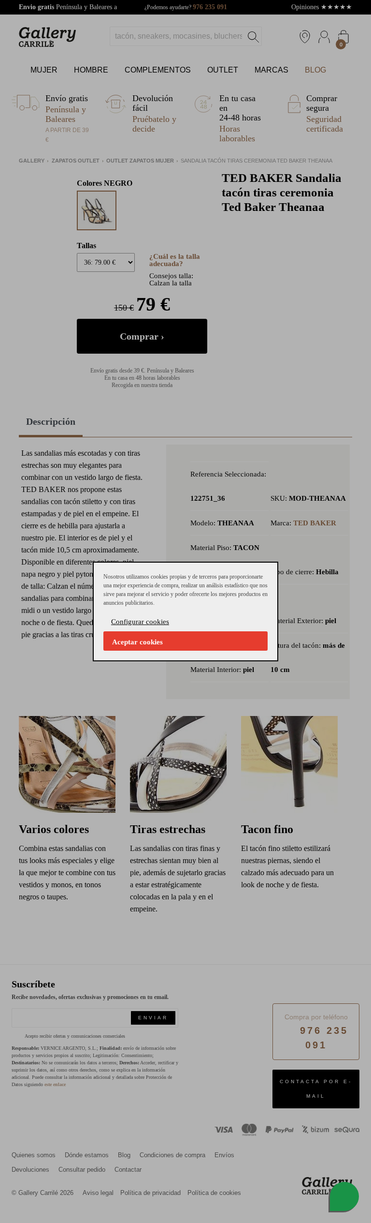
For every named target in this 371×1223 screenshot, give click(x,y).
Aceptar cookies (137, 642)
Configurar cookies (140, 622)
